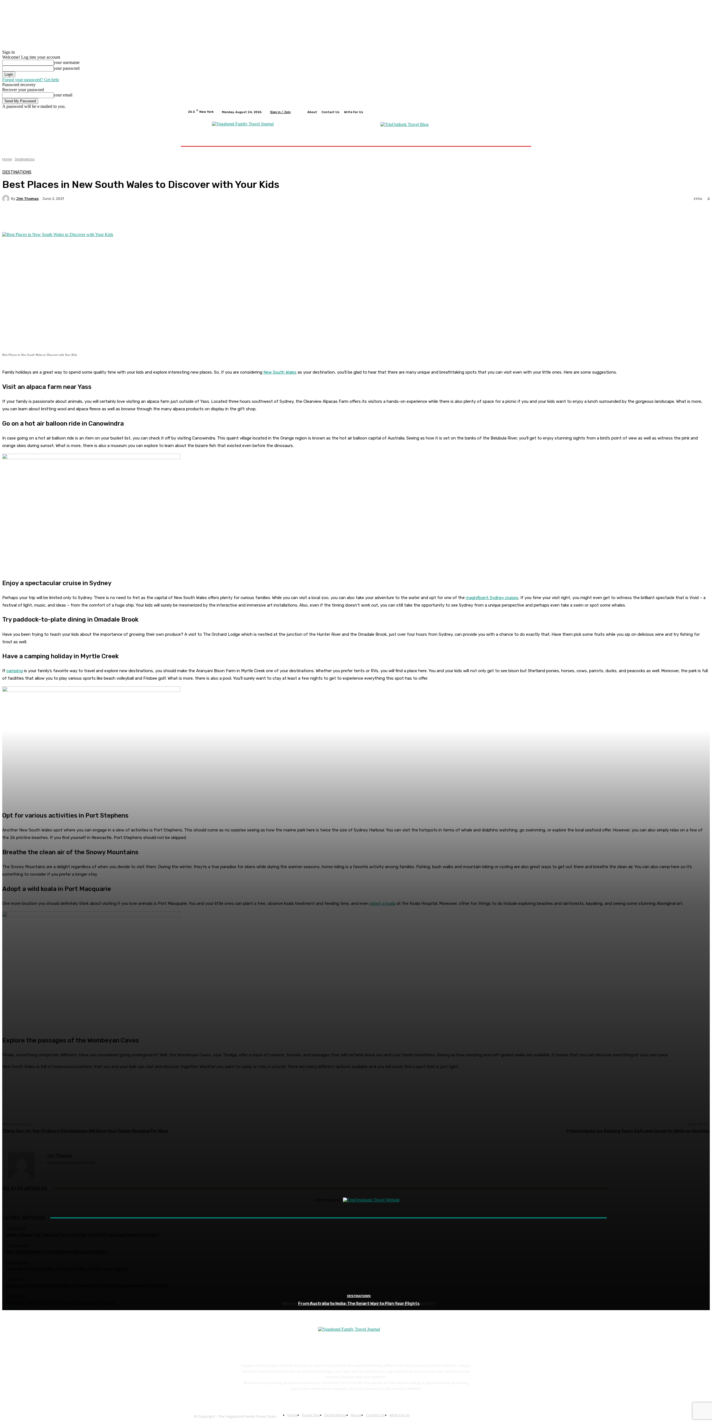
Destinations (358, 1296)
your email (63, 95)
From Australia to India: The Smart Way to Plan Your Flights (359, 1303)
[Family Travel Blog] (242, 123)
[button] (518, 139)
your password (67, 68)
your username (67, 62)
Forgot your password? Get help (30, 79)
